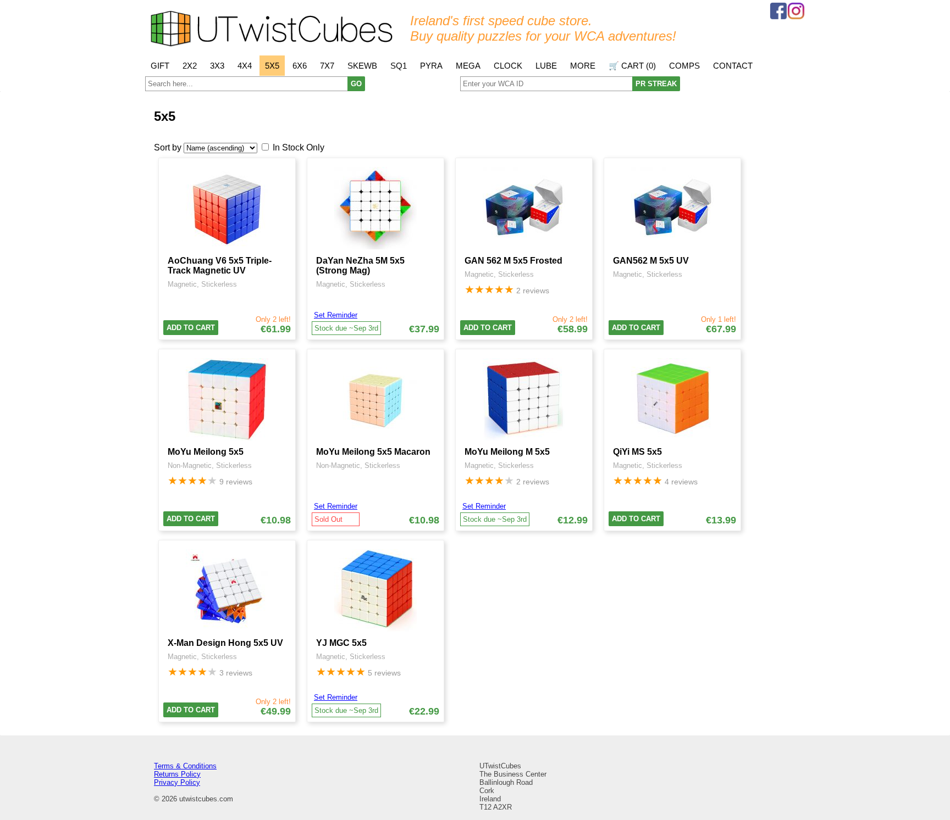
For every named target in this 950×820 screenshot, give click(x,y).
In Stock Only (298, 147)
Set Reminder (335, 315)
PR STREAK (656, 84)
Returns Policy (177, 774)
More (582, 65)
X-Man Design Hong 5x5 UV (225, 643)
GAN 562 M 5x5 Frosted (513, 260)
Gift (160, 65)
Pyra (431, 65)
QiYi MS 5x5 (637, 451)
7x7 (327, 65)
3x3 (217, 65)
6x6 (299, 65)
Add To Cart (191, 327)
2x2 (190, 65)
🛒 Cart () (632, 65)
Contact (733, 65)
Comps (684, 65)
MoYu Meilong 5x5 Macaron (373, 451)
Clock (508, 65)
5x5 (272, 65)
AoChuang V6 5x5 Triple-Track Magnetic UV (220, 265)
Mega (468, 65)
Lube (546, 65)
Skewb (362, 65)
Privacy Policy (177, 782)
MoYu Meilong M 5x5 (507, 451)
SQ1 (398, 65)
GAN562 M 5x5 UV (651, 260)
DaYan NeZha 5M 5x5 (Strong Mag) (360, 265)
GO (356, 84)
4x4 (245, 65)
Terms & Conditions (185, 766)
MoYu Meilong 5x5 (206, 451)
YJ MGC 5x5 (341, 643)
